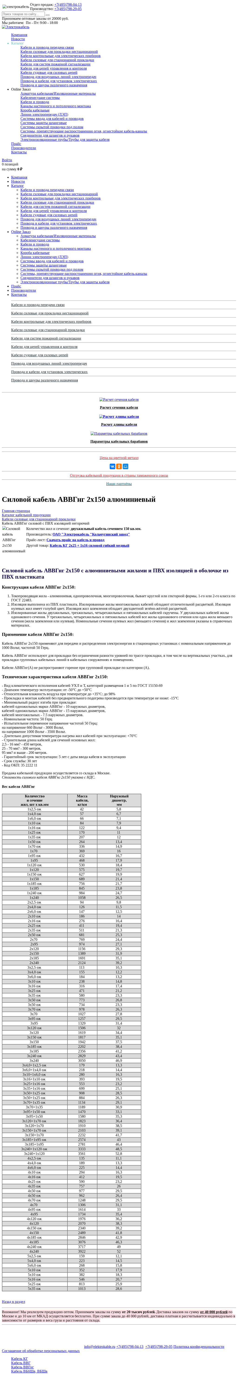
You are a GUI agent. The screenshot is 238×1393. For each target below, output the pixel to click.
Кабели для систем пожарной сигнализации (55, 64)
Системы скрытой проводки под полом (51, 127)
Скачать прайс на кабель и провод (75, 540)
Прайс (16, 144)
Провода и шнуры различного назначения (53, 85)
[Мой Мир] (125, 466)
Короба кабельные (35, 110)
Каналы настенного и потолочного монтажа (55, 106)
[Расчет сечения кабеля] (119, 398)
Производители (23, 148)
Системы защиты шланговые (43, 123)
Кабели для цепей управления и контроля (53, 68)
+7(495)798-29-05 (68, 9)
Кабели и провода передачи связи (47, 47)
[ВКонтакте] (112, 466)
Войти (7, 160)
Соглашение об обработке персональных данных (41, 1351)
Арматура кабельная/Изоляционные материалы (58, 93)
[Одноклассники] (119, 466)
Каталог (17, 186)
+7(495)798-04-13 (68, 5)
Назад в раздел (13, 1302)
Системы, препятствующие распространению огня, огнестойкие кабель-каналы (83, 131)
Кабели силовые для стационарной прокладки (57, 60)
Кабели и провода (34, 102)
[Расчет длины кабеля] (119, 415)
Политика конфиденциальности (198, 1347)
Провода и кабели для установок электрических (58, 81)
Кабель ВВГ (20, 1363)
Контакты (19, 152)
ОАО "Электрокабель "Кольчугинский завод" (91, 534)
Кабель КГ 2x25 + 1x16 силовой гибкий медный (89, 545)
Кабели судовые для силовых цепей (48, 72)
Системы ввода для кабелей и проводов (52, 119)
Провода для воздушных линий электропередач (58, 77)
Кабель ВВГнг (22, 1367)
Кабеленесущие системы (40, 98)
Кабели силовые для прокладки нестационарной (59, 52)
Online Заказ (20, 232)
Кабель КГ (19, 1359)
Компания (19, 35)
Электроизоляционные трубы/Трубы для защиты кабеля (64, 140)
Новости (18, 39)
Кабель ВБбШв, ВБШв (29, 1371)
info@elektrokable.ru (99, 1347)
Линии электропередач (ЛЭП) (44, 114)
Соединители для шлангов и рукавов (49, 135)
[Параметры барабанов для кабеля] (119, 432)
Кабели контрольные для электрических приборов (60, 56)
